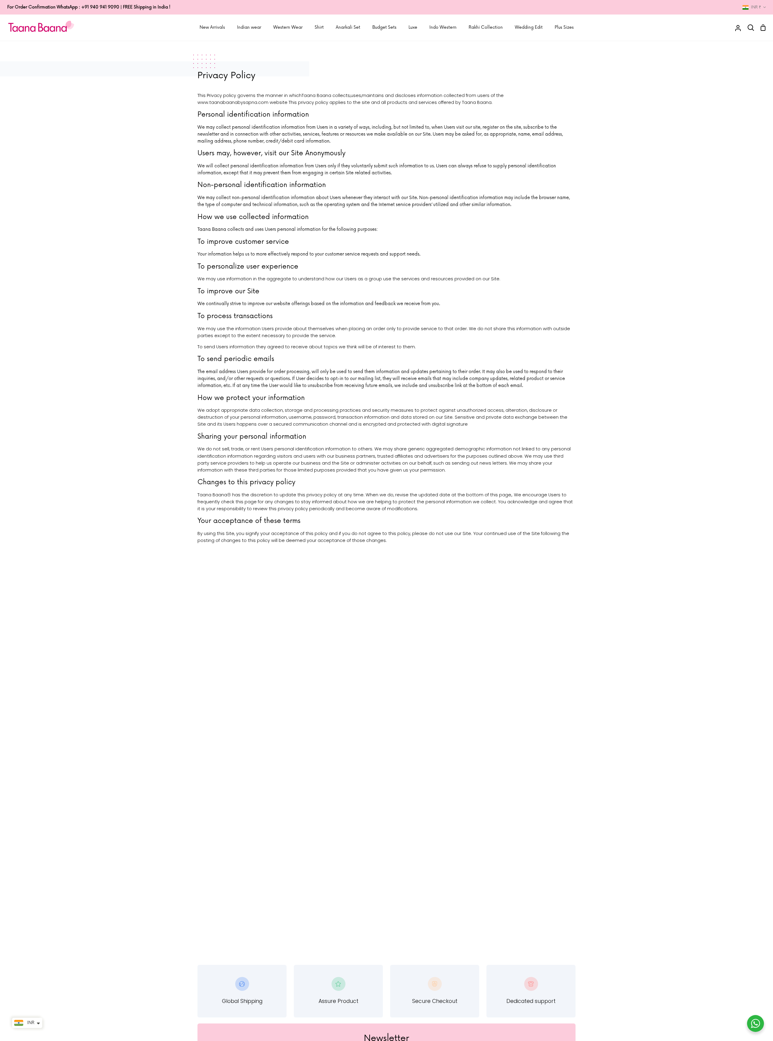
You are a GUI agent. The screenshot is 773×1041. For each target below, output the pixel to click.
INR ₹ (756, 7)
